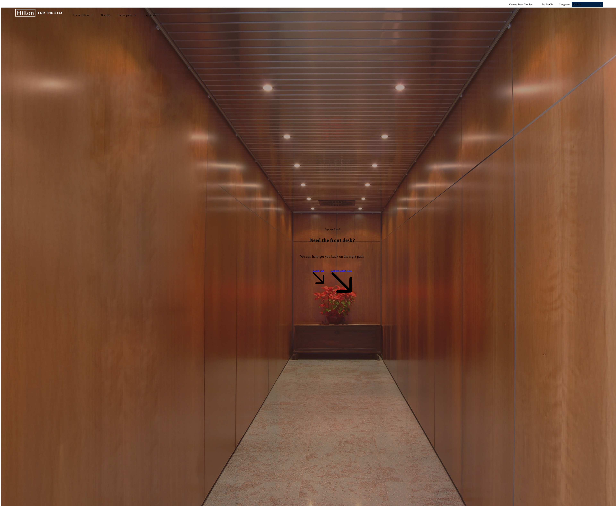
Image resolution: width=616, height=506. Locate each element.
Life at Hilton (81, 15)
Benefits (106, 15)
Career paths (125, 15)
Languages (564, 4)
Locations (150, 15)
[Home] (39, 15)
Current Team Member (520, 4)
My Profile (547, 4)
